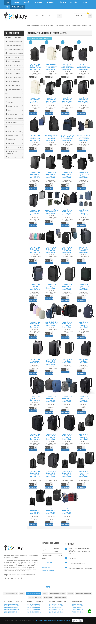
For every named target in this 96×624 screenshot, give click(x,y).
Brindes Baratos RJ (77, 607)
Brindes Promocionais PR (33, 611)
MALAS (10, 127)
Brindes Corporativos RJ (56, 607)
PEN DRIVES (11, 139)
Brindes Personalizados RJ (11, 607)
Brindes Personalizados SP (11, 604)
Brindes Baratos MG (77, 612)
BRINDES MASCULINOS (14, 77)
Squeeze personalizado (10, 593)
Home (7, 2)
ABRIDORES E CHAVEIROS (15, 41)
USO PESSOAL (12, 157)
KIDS (9, 110)
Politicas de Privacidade (48, 570)
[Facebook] (5, 578)
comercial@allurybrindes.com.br (77, 563)
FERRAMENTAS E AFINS (14, 98)
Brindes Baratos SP (77, 604)
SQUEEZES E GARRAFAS (15, 147)
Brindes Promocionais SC (33, 606)
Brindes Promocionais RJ (33, 607)
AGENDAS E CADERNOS (15, 49)
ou (35, 77)
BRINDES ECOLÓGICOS (14, 65)
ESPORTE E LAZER (13, 94)
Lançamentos (38, 2)
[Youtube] (21, 578)
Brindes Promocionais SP (33, 604)
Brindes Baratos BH (77, 609)
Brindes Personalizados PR (11, 611)
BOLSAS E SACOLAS (14, 61)
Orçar (31, 77)
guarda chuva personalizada (83, 593)
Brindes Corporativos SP (56, 604)
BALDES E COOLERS (13, 57)
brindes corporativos (60, 597)
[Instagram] (18, 578)
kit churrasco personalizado (57, 593)
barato (44, 593)
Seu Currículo (74, 2)
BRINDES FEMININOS (14, 73)
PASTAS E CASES (13, 135)
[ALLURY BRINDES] (13, 548)
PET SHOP (11, 143)
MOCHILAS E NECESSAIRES (15, 131)
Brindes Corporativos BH (56, 609)
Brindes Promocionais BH (33, 609)
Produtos (16, 2)
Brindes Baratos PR (77, 611)
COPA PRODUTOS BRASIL (15, 90)
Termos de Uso (46, 567)
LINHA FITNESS (12, 122)
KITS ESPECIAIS (12, 114)
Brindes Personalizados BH (11, 609)
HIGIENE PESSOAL (13, 106)
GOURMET (11, 102)
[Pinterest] (15, 578)
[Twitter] (8, 578)
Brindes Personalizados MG (11, 612)
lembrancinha (48, 597)
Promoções (27, 2)
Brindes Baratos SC (77, 606)
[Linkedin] (12, 578)
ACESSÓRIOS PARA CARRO (14, 45)
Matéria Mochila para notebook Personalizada (39, 38)
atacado (70, 593)
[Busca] (59, 16)
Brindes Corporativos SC (56, 606)
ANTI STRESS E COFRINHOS (15, 53)
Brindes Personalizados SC (11, 606)
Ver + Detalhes (33, 113)
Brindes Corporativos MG (56, 612)
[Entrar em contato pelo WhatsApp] (89, 611)
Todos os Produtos (14, 38)
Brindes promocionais (35, 597)
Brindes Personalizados (33, 593)
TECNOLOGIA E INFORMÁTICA (11, 152)
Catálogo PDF (62, 2)
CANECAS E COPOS (13, 82)
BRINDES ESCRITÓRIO (14, 69)
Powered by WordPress (63, 620)
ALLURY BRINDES (38, 620)
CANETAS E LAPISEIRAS (14, 85)
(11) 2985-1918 (18, 7)
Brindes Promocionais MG (34, 612)
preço (21, 593)
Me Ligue (85, 2)
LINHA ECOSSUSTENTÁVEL (15, 118)
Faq (7, 7)
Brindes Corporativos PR (56, 611)
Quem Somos (50, 2)
